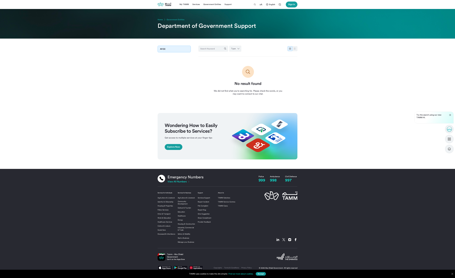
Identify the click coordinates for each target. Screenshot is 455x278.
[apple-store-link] (165, 267)
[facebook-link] (295, 239)
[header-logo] (164, 4)
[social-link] (278, 239)
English (272, 4)
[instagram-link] (290, 239)
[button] (254, 4)
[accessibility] (261, 4)
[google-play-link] (180, 267)
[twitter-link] (284, 239)
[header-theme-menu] (280, 4)
